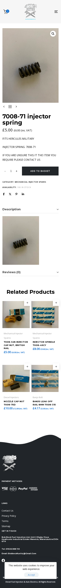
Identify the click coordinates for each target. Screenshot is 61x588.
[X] (10, 194)
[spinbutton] (11, 171)
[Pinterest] (16, 194)
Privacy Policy (9, 515)
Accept (31, 574)
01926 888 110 (13, 549)
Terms (5, 521)
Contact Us (7, 510)
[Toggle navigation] (49, 11)
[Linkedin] (23, 194)
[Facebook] (3, 194)
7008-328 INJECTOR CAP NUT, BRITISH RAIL (16, 345)
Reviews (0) (11, 272)
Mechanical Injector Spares (30, 182)
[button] (53, 34)
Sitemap (6, 526)
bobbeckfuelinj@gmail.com (22, 553)
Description (11, 209)
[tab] (30, 209)
